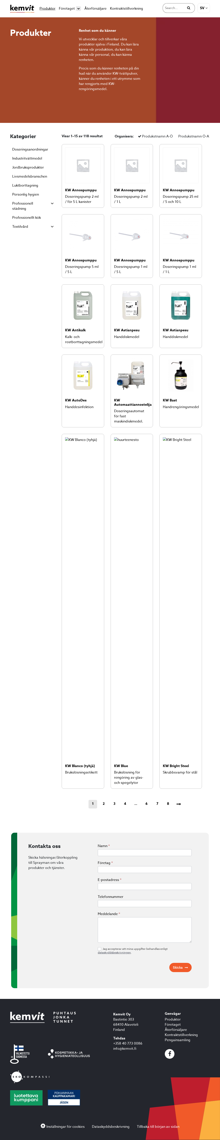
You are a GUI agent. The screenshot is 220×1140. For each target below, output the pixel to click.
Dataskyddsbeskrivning (111, 1126)
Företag (105, 863)
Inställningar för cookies (65, 1126)
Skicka (178, 967)
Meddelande (109, 914)
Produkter (47, 8)
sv (202, 8)
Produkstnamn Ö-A (193, 136)
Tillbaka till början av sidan (158, 1126)
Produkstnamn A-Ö (157, 136)
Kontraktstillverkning (126, 8)
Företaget (67, 8)
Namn (104, 846)
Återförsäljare (95, 8)
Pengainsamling (177, 1040)
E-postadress (109, 879)
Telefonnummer (110, 896)
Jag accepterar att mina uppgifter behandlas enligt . (133, 951)
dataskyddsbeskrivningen (114, 952)
